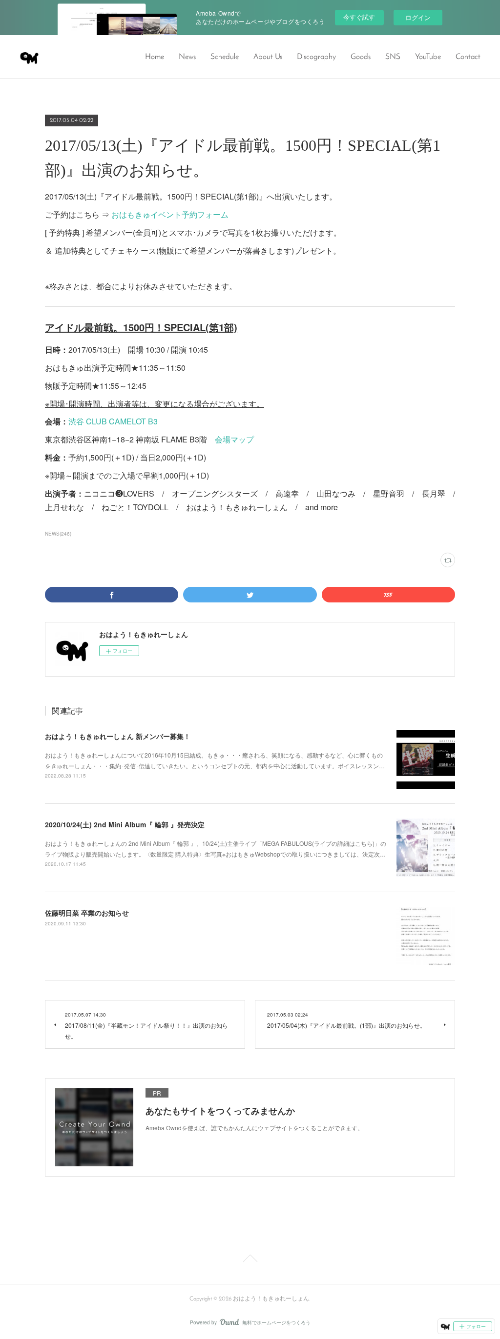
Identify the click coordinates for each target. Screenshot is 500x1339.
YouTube (428, 57)
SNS (392, 57)
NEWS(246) (58, 533)
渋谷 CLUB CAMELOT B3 (113, 421)
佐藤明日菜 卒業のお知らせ (87, 913)
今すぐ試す (359, 16)
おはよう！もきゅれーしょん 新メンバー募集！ (117, 736)
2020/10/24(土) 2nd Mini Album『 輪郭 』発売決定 (125, 824)
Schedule (224, 57)
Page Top (250, 1260)
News (187, 57)
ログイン (418, 17)
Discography (316, 57)
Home (154, 57)
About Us (267, 57)
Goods (361, 57)
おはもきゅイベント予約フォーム (170, 214)
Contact (468, 57)
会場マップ (234, 439)
